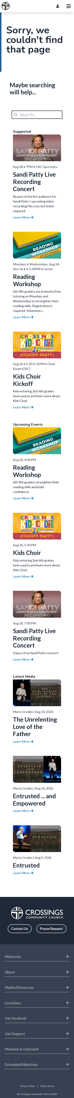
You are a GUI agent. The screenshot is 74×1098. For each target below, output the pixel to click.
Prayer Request (51, 929)
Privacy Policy (27, 1086)
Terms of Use (47, 1086)
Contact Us (19, 929)
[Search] (15, 114)
